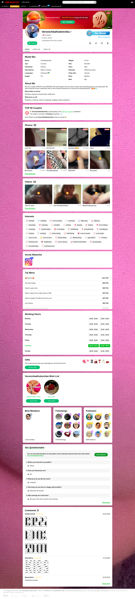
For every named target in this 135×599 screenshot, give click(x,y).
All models (5, 6)
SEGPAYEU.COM (58, 590)
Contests (44, 6)
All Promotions (34, 6)
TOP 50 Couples (67, 111)
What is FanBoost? (104, 37)
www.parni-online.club (29, 590)
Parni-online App (56, 6)
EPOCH (47, 590)
